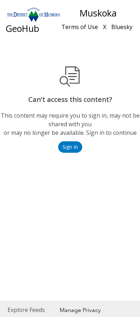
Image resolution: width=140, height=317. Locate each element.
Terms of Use (79, 27)
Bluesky (121, 27)
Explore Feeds (26, 310)
